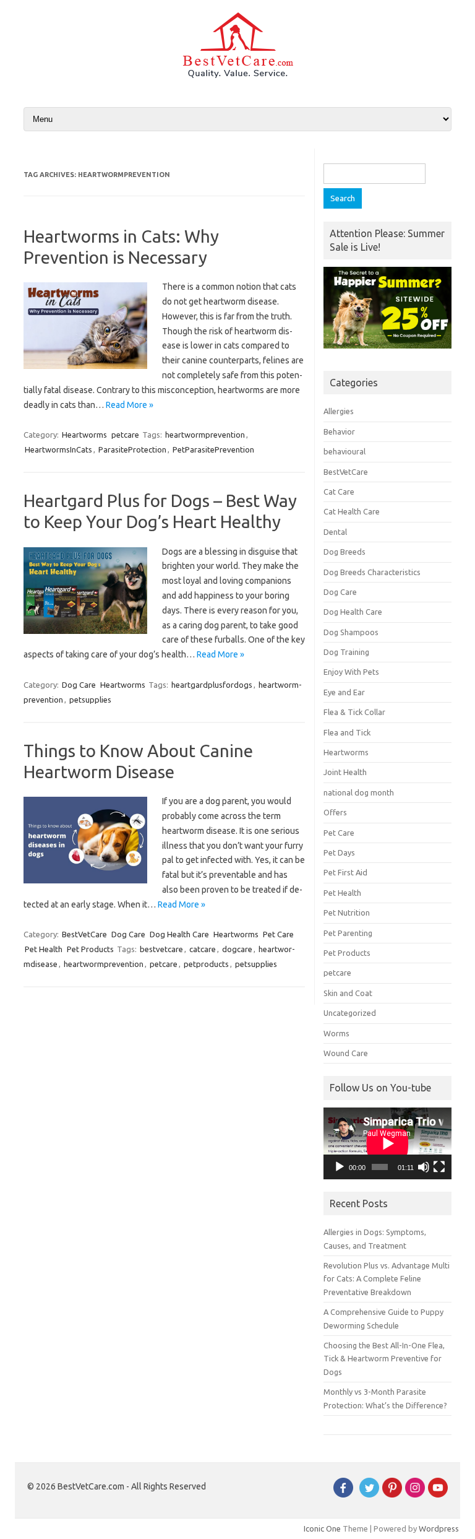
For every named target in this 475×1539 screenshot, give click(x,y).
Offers (335, 812)
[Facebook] (343, 1494)
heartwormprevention (205, 434)
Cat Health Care (351, 511)
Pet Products (90, 949)
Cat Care (338, 491)
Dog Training (346, 652)
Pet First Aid (345, 872)
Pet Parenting (347, 933)
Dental (335, 531)
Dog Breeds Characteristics (372, 572)
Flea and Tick (346, 732)
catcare (202, 949)
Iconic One (322, 1528)
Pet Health (43, 949)
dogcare (237, 949)
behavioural (344, 451)
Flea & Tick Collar (354, 712)
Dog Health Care (179, 934)
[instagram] (415, 1494)
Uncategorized (349, 1012)
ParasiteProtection (132, 449)
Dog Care (79, 684)
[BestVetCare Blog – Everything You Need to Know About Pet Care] (237, 75)
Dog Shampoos (351, 632)
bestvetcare (161, 949)
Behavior (339, 431)
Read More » (129, 405)
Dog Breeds (344, 551)
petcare (125, 434)
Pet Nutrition (346, 912)
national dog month (358, 792)
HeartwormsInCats (58, 449)
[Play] (339, 1167)
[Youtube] (438, 1494)
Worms (336, 1033)
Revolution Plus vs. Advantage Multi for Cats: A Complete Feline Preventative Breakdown (386, 1278)
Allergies (338, 411)
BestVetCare (84, 934)
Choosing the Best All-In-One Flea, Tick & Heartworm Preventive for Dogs (384, 1358)
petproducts (206, 964)
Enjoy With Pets (351, 671)
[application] (387, 1143)
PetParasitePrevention (213, 449)
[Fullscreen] (439, 1167)
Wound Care (345, 1053)
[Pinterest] (392, 1494)
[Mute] (423, 1167)
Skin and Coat (347, 993)
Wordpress (439, 1528)
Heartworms (84, 434)
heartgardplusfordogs (211, 684)
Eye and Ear (344, 692)
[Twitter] (369, 1494)
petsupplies (90, 699)
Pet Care (278, 934)
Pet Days (339, 852)
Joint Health (345, 772)
